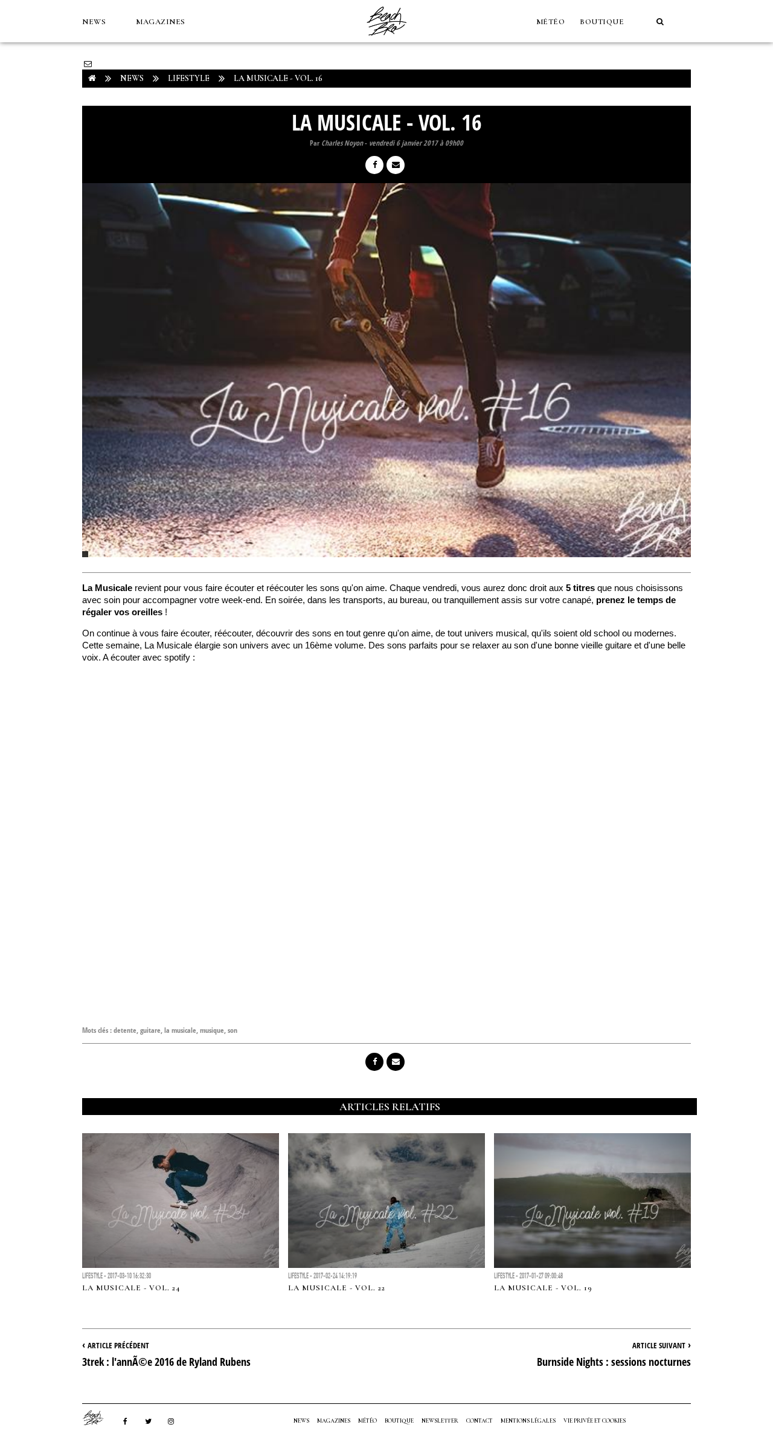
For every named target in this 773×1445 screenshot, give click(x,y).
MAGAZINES (160, 22)
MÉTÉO (550, 22)
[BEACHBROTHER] (99, 1418)
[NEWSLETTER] (88, 64)
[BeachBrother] (386, 39)
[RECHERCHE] (660, 22)
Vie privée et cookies (594, 1420)
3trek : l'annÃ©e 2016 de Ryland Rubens (166, 1361)
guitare (150, 1030)
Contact (479, 1420)
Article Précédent (118, 1345)
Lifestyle (189, 78)
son (232, 1030)
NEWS (94, 22)
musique (212, 1030)
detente (125, 1030)
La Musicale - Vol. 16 (278, 78)
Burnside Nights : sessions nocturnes (614, 1361)
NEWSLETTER (440, 1420)
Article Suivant (658, 1345)
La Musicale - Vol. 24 (131, 1288)
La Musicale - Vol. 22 (336, 1288)
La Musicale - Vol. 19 (543, 1288)
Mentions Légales (528, 1420)
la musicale (180, 1030)
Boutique (602, 22)
